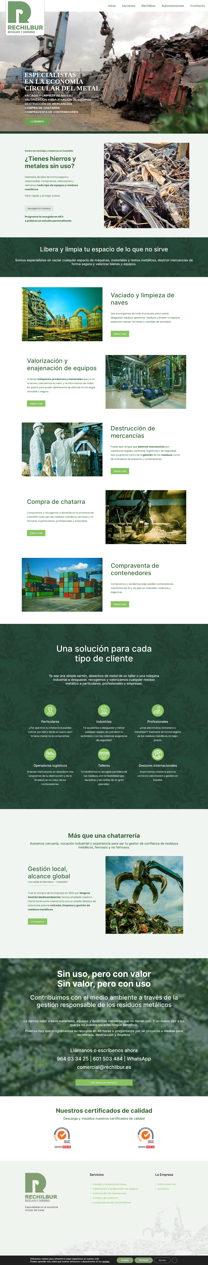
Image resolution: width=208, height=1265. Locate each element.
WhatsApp (139, 1059)
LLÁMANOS (37, 121)
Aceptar (125, 1260)
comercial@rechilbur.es (104, 1067)
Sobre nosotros (166, 1184)
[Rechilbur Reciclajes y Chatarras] (25, 22)
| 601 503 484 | (108, 1059)
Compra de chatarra (105, 1198)
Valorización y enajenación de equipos (115, 1189)
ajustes (105, 1261)
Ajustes (162, 1260)
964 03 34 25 (73, 1059)
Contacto (163, 1189)
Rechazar (143, 1260)
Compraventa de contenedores (111, 1202)
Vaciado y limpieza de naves (109, 1184)
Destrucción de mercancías (109, 1193)
